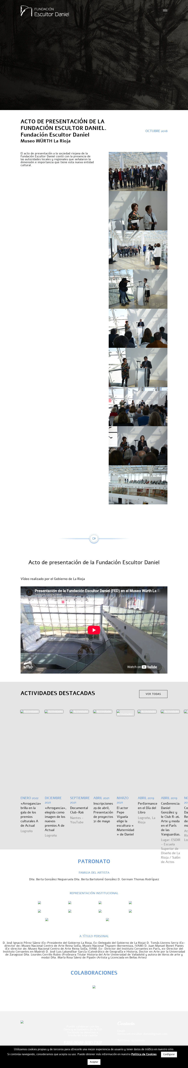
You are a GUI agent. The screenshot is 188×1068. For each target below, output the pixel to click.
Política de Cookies (144, 1054)
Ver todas (153, 694)
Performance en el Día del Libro (147, 808)
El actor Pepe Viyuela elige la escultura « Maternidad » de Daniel (125, 821)
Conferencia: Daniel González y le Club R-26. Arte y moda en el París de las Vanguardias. (170, 819)
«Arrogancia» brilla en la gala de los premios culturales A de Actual (31, 814)
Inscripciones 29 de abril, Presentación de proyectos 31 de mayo (103, 812)
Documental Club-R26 (79, 810)
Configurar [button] (169, 1054)
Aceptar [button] (94, 1062)
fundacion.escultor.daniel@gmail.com (142, 1034)
